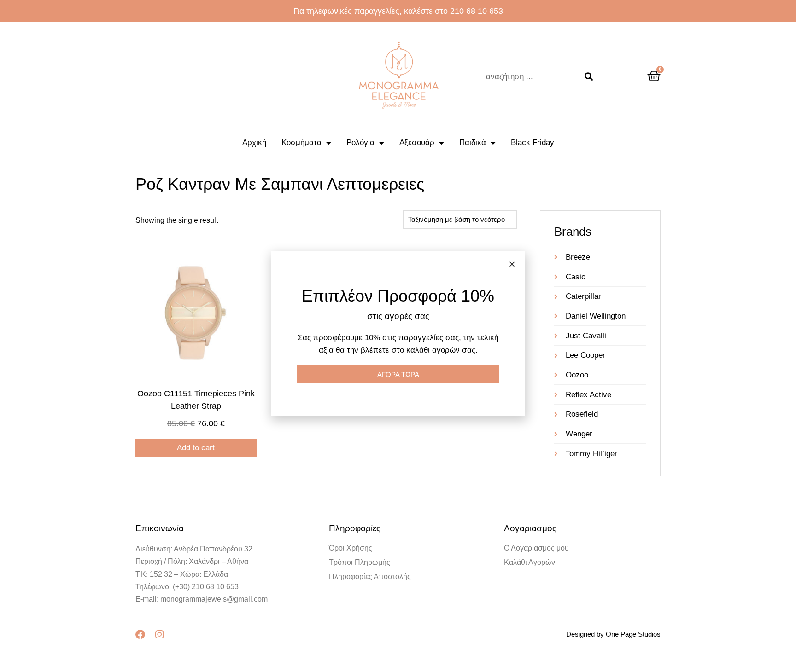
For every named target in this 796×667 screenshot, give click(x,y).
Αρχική (254, 142)
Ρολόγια (360, 142)
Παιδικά (472, 142)
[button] (512, 264)
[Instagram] (159, 634)
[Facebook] (140, 634)
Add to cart (196, 447)
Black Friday (532, 142)
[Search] (588, 77)
